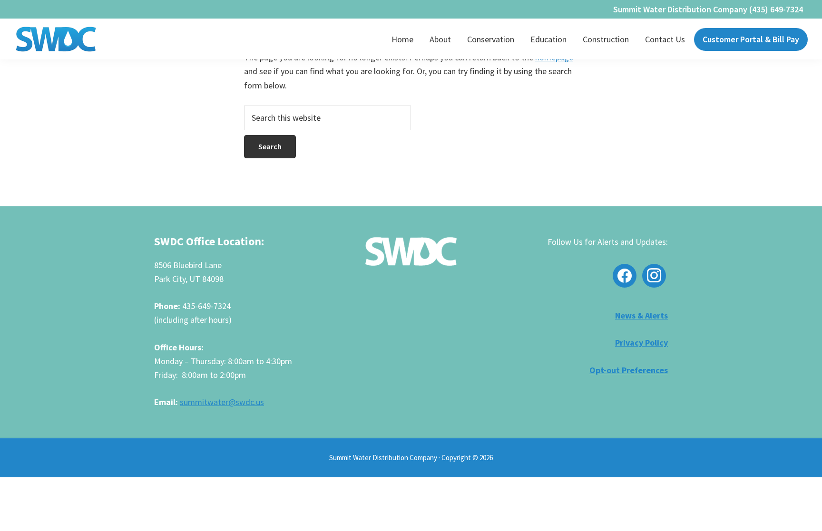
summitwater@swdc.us (222, 401)
